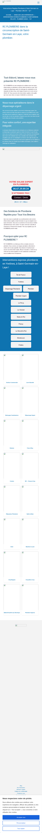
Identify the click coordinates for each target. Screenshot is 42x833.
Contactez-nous (21, 793)
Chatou (21, 344)
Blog (21, 785)
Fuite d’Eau (30, 448)
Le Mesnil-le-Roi (21, 330)
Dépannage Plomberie (12, 288)
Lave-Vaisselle (30, 382)
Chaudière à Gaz (30, 579)
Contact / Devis (21, 197)
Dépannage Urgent (30, 415)
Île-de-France (21, 274)
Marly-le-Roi (21, 316)
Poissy (21, 323)
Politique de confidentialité (21, 791)
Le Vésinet (21, 309)
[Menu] (38, 3)
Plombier (31, 288)
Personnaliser (21, 823)
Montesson (21, 337)
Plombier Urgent (21, 295)
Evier (12, 546)
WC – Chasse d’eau (30, 481)
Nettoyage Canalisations (11, 415)
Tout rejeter (21, 828)
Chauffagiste (11, 579)
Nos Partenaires (21, 787)
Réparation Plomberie (12, 514)
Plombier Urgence (30, 612)
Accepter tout (21, 817)
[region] (21, 814)
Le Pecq (21, 302)
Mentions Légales (21, 789)
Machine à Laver (30, 546)
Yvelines (21, 281)
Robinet (12, 448)
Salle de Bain (30, 514)
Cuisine (12, 481)
